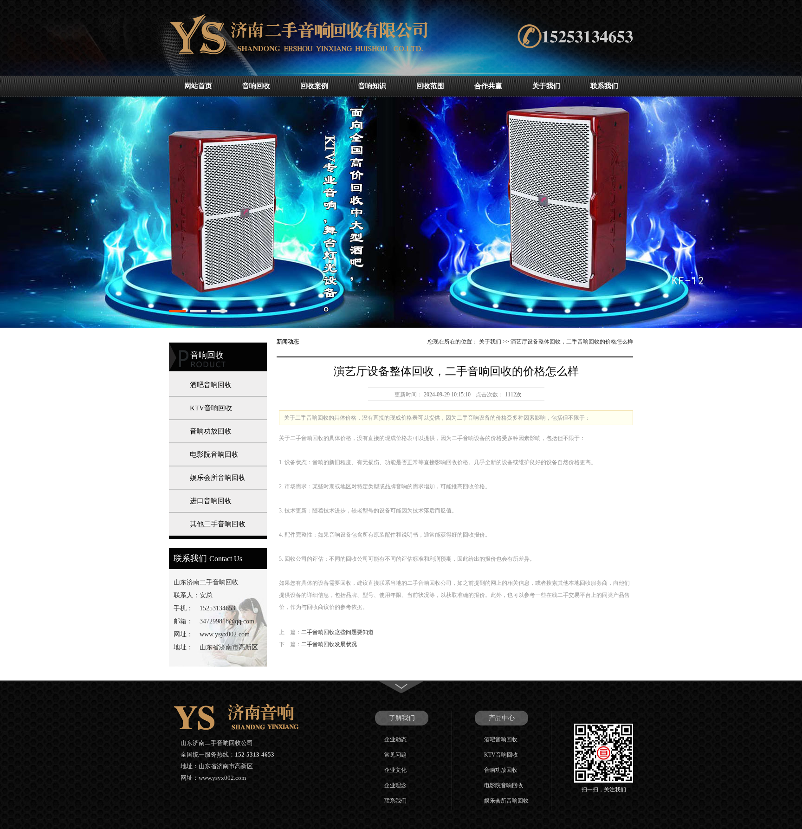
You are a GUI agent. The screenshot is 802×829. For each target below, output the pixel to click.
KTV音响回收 (211, 408)
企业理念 (395, 785)
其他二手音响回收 (218, 524)
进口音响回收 (211, 501)
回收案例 (314, 86)
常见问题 (395, 754)
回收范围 (430, 86)
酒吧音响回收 (211, 385)
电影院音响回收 (214, 454)
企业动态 (395, 739)
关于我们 (546, 86)
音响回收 (256, 86)
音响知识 (372, 86)
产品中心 (502, 717)
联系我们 (604, 86)
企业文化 (395, 770)
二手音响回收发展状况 (329, 644)
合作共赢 (488, 86)
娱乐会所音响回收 (218, 477)
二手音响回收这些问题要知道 (337, 632)
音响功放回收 (211, 431)
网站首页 (198, 86)
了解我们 (402, 717)
